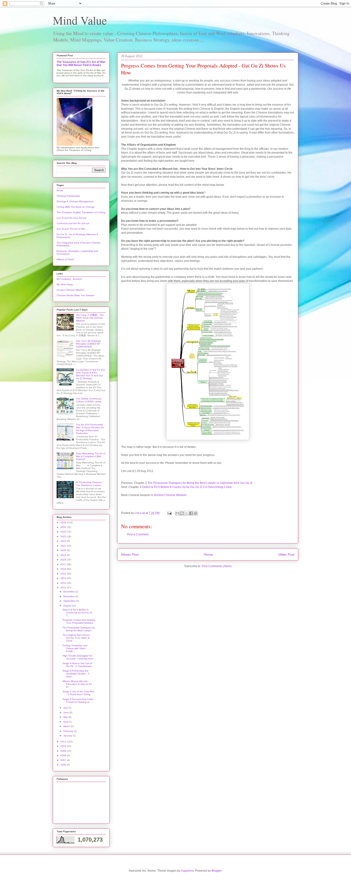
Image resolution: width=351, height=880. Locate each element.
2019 (63, 555)
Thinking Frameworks (68, 196)
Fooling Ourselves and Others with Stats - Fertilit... (75, 648)
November (69, 596)
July (65, 707)
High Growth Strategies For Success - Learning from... (79, 657)
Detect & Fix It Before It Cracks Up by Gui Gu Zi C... (77, 612)
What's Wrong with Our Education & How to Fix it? (77, 684)
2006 (63, 764)
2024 (63, 531)
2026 (63, 522)
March (67, 726)
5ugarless (187, 870)
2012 (63, 587)
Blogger (217, 870)
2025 (63, 527)
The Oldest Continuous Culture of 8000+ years (88, 400)
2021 (63, 545)
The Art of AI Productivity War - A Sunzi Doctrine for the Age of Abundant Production (90, 429)
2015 (63, 573)
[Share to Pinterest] (195, 513)
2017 (63, 564)
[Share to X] (186, 513)
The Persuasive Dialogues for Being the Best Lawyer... (79, 629)
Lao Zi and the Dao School (71, 218)
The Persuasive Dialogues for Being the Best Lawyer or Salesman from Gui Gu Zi (200, 483)
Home (208, 554)
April (66, 721)
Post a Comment (138, 534)
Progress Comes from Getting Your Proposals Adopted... (79, 621)
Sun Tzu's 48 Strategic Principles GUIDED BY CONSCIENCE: (88, 344)
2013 (63, 583)
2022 (63, 541)
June (66, 712)
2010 (63, 746)
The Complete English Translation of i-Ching (81, 212)
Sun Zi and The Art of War (71, 229)
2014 (63, 578)
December (69, 591)
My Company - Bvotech (69, 279)
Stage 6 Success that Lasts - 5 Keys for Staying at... (79, 700)
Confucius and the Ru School (73, 223)
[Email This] (177, 513)
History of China (65, 259)
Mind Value (80, 20)
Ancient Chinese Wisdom (170, 495)
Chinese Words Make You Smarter (75, 295)
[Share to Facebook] (191, 513)
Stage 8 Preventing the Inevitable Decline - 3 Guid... (76, 673)
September (69, 601)
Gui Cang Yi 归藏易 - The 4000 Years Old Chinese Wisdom (90, 318)
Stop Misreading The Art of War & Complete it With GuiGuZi (90, 456)
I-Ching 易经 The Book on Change (76, 207)
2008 (63, 755)
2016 (63, 569)
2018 (63, 559)
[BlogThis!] (182, 513)
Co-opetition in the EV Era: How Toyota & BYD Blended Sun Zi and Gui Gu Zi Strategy (91, 374)
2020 (63, 550)
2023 (63, 536)
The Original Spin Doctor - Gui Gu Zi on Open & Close (77, 638)
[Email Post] (169, 513)
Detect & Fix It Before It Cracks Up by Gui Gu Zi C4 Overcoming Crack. (187, 487)
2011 (63, 741)
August (67, 605)
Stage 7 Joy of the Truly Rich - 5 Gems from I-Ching (79, 693)
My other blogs (65, 284)
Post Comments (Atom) (217, 566)
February (68, 731)
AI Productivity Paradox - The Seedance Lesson (89, 484)
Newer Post (129, 554)
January (68, 735)
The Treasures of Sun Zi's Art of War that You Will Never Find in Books (81, 63)
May (66, 717)
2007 (63, 760)
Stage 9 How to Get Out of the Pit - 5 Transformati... (78, 665)
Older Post (286, 554)
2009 (63, 751)
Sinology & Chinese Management (75, 201)
